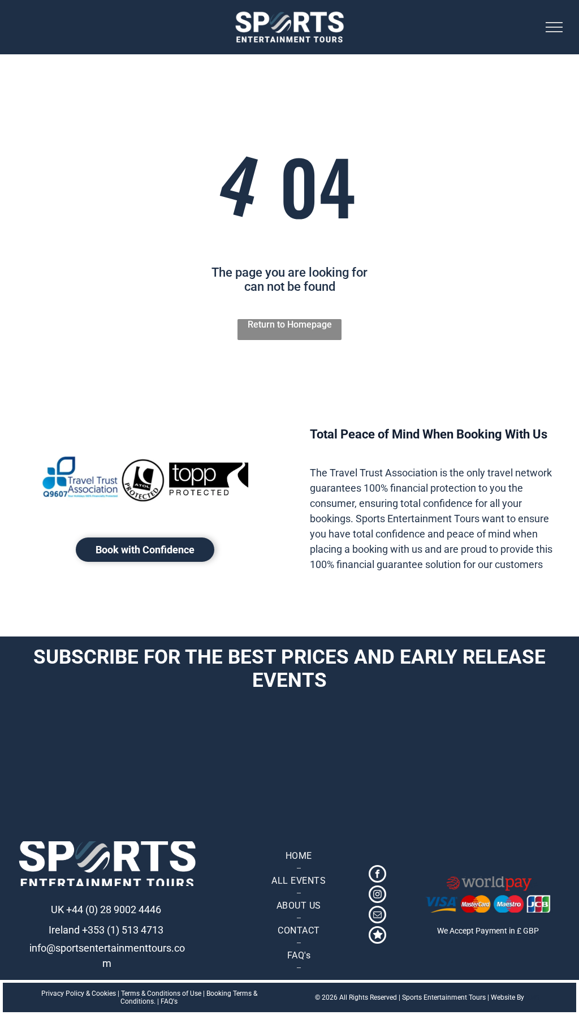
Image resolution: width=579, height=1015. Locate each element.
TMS (532, 997)
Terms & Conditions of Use (161, 993)
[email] (377, 916)
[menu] (554, 27)
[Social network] (377, 936)
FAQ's (169, 1001)
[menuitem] (298, 856)
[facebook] (377, 875)
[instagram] (377, 895)
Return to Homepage (290, 324)
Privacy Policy (62, 993)
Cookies (104, 993)
